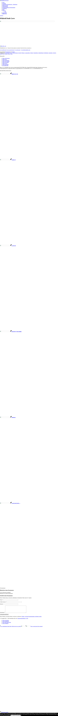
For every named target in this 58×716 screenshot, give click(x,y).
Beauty (11, 52)
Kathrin (13, 51)
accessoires (7, 52)
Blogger (23, 52)
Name (1, 599)
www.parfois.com (3, 49)
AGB (27, 618)
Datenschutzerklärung (21, 618)
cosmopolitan (27, 52)
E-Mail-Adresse (3, 601)
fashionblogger (41, 52)
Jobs (5, 11)
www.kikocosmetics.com (25, 49)
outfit (1, 53)
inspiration (50, 52)
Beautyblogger (15, 52)
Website (1, 604)
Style (3, 53)
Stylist (9, 53)
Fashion (31, 52)
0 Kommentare (7, 51)
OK (11, 715)
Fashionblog (35, 52)
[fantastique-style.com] (4, 0)
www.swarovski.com (10, 49)
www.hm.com (17, 49)
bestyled (19, 52)
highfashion (46, 52)
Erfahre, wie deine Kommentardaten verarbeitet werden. (32, 616)
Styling (6, 53)
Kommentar (2, 612)
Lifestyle (1, 15)
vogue (11, 53)
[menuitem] (30, 2)
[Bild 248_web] (27, 21)
